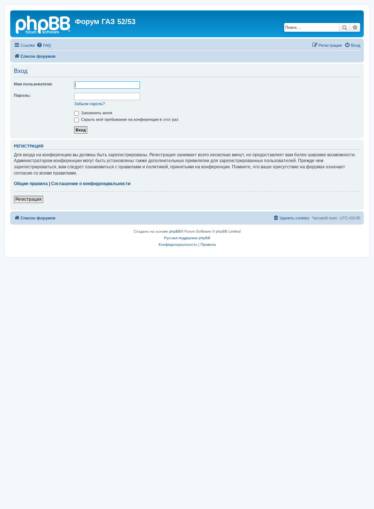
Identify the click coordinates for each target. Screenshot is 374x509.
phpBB (175, 231)
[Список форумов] (43, 23)
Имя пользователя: (33, 84)
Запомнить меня (96, 113)
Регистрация (28, 199)
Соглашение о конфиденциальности (90, 183)
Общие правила (31, 183)
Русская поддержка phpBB (187, 238)
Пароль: (22, 95)
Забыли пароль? (89, 104)
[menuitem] (44, 45)
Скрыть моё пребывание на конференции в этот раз (129, 119)
